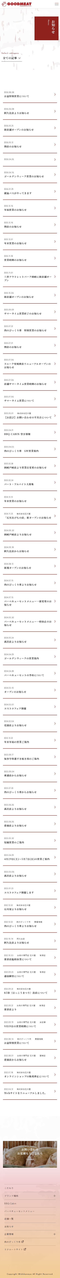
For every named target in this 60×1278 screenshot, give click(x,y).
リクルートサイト (13, 1249)
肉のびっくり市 (12, 1241)
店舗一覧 (9, 1218)
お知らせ (9, 1226)
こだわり (9, 1188)
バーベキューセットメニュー (19, 1211)
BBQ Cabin (10, 1203)
